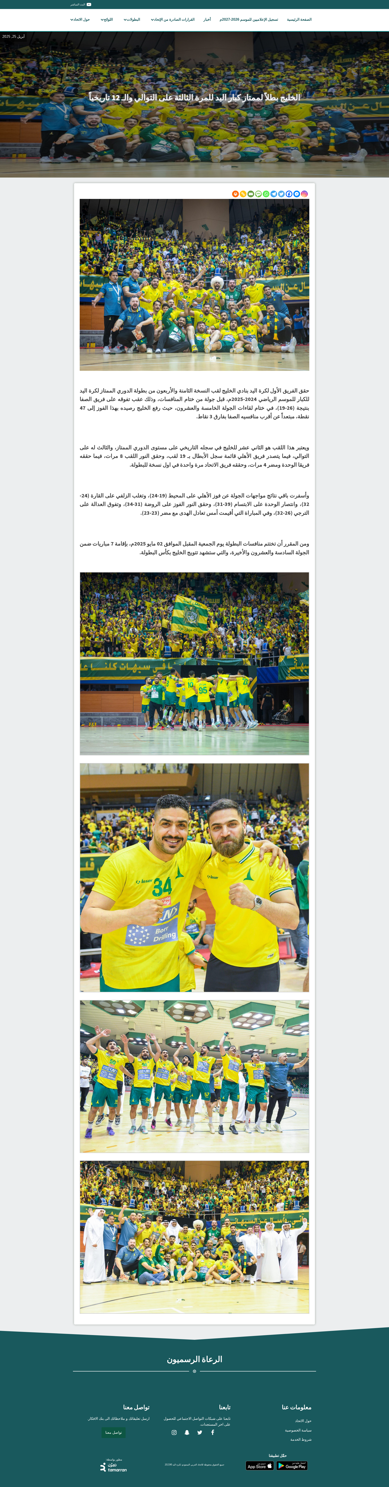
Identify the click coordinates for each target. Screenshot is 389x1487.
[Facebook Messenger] (296, 194)
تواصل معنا (113, 1432)
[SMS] (258, 194)
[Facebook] (289, 194)
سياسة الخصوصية (298, 1430)
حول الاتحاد (81, 19)
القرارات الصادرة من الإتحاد (174, 19)
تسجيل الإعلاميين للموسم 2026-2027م (249, 19)
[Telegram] (273, 194)
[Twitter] (281, 194)
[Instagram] (304, 194)
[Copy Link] (243, 194)
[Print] (235, 194)
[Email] (250, 194)
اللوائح (108, 19)
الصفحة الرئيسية (299, 19)
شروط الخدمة (301, 1439)
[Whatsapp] (266, 194)
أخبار (207, 19)
